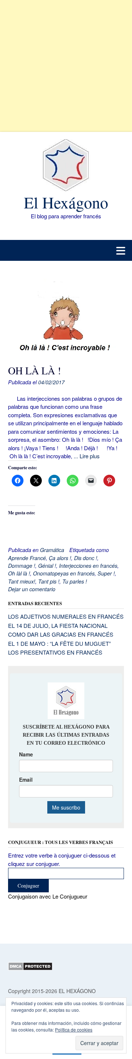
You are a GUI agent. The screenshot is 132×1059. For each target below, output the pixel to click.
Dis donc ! (85, 558)
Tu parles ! (74, 581)
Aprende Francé (27, 558)
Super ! (106, 573)
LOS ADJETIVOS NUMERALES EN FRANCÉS (66, 616)
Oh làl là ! (19, 573)
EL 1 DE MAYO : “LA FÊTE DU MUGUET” (59, 643)
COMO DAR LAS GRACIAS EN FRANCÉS (60, 634)
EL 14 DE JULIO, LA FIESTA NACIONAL (57, 625)
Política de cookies (73, 1029)
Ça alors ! (60, 558)
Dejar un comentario (31, 589)
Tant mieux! (21, 581)
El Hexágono (66, 202)
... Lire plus (87, 456)
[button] (66, 250)
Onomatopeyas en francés (64, 573)
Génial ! (47, 565)
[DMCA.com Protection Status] (30, 968)
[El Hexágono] (66, 165)
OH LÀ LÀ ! (34, 370)
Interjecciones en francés (88, 565)
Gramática (52, 549)
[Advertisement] (66, 66)
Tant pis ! (48, 581)
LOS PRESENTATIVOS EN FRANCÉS (55, 652)
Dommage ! (21, 565)
